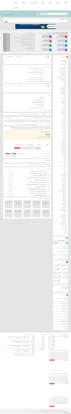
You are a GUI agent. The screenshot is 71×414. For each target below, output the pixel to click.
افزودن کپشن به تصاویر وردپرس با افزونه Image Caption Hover (38, 173)
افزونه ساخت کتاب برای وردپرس (43, 163)
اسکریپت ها (65, 80)
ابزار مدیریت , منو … (63, 74)
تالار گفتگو (64, 99)
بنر (65, 228)
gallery (23, 162)
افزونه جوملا (64, 146)
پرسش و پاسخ (64, 134)
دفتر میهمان (64, 109)
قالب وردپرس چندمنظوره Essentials (62, 251)
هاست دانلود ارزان (64, 323)
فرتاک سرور (49, 95)
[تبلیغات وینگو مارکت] (60, 240)
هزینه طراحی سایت (64, 305)
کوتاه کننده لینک (64, 139)
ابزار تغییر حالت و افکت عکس (62, 68)
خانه (49, 114)
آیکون (65, 226)
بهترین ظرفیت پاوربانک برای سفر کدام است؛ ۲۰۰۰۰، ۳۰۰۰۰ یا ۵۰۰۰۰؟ (24, 35)
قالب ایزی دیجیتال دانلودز (62, 191)
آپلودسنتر (64, 84)
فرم (65, 167)
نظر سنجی (64, 129)
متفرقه (65, 169)
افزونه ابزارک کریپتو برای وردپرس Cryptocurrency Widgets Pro (38, 193)
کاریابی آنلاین (64, 137)
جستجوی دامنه (64, 102)
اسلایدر (65, 85)
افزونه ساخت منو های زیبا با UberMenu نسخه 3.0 (40, 195)
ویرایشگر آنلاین (64, 132)
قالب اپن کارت (64, 190)
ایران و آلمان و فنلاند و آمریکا (39, 104)
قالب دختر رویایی (8, 202)
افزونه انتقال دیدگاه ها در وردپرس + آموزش (40, 186)
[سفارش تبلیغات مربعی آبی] (18, 56)
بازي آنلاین (64, 98)
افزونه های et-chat (63, 147)
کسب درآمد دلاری (64, 310)
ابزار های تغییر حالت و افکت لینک (61, 76)
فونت (65, 230)
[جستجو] (39, 14)
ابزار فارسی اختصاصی (63, 73)
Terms (59, 410)
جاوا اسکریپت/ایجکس (63, 101)
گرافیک (66, 225)
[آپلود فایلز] (65, 19)
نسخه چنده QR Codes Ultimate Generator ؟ (28, 43)
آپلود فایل (66, 328)
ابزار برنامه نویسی (63, 216)
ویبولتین (65, 201)
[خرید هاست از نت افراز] (46, 57)
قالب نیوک (64, 198)
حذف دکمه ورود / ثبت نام (31, 50)
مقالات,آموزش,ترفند (64, 209)
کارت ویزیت (64, 233)
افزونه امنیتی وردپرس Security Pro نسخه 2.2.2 (23, 349)
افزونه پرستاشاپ (63, 152)
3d (14, 162)
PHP (65, 62)
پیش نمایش (38, 144)
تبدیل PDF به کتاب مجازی (44, 164)
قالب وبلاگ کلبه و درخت (36, 212)
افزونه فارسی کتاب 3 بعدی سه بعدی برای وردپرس (26, 163)
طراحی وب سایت (60, 412)
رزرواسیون (64, 111)
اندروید (65, 177)
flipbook (21, 162)
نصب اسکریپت (42, 345)
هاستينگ (65, 130)
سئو (65, 212)
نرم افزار (65, 215)
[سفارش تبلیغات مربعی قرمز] (9, 56)
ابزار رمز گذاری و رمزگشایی (62, 69)
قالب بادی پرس (64, 193)
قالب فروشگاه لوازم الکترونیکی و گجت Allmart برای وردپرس (60, 255)
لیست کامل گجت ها (60, 291)
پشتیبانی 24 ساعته (41, 106)
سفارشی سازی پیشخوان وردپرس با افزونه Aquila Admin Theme (38, 182)
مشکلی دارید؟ (31, 144)
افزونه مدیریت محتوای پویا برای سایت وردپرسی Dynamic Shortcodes (19, 336)
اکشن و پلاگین (64, 227)
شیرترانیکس (64, 153)
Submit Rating (47, 134)
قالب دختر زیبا (27, 211)
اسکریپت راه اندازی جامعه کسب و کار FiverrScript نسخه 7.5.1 (20, 341)
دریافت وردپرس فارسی (41, 349)
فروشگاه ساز (64, 116)
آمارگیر (65, 83)
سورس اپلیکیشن (64, 175)
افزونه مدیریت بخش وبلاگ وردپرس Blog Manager (40, 175)
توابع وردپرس (42, 344)
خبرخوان (64, 165)
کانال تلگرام (14, 153)
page (29, 162)
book (16, 162)
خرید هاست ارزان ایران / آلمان (46, 66)
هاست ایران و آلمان (40, 98)
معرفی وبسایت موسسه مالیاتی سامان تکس (28, 39)
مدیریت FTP (64, 221)
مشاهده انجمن (5, 32)
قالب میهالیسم (64, 197)
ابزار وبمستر (65, 67)
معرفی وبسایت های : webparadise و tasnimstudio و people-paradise (25, 41)
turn (46, 162)
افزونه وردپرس (34, 156)
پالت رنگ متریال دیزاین (41, 348)
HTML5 (25, 162)
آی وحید (57, 412)
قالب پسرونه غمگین (18, 211)
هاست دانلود (45, 412)
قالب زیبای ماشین (27, 202)
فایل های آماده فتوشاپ (63, 229)
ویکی (65, 133)
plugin (35, 162)
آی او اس (64, 176)
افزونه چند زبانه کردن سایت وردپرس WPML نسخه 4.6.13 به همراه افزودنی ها (36, 177)
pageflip (31, 162)
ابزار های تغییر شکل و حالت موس (61, 77)
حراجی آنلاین (64, 103)
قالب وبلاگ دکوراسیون (45, 212)
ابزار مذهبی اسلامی (63, 75)
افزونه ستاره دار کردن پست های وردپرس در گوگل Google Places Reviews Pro (36, 184)
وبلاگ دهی (64, 131)
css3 (17, 162)
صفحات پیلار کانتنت (32, 46)
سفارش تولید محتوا (64, 307)
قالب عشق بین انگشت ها (45, 204)
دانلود (47, 144)
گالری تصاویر (64, 140)
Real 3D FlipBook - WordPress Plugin (41, 162)
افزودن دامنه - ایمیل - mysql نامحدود (38, 70)
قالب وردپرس (64, 199)
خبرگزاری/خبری (64, 106)
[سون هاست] (62, 19)
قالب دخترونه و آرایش (36, 202)
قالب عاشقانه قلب (8, 211)
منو (65, 170)
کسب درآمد (64, 138)
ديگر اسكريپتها (64, 110)
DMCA (53, 410)
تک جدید (66, 318)
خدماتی (65, 107)
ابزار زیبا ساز (64, 70)
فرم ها (65, 115)
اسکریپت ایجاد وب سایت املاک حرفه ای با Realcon (22, 354)
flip (18, 162)
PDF (33, 162)
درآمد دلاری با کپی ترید (64, 302)
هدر (65, 231)
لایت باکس (64, 168)
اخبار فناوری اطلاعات (64, 79)
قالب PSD (64, 187)
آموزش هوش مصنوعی (64, 320)
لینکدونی (65, 117)
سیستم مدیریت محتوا (63, 113)
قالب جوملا (64, 194)
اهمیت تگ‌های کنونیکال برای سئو (30, 48)
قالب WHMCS (64, 188)
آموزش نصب (64, 210)
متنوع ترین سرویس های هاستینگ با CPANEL (37, 68)
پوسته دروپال (64, 202)
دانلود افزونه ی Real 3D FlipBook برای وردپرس (35, 164)
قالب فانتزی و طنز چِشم (18, 203)
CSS (65, 81)
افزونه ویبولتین (64, 151)
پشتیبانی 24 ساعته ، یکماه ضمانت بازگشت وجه (36, 77)
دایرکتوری (64, 108)
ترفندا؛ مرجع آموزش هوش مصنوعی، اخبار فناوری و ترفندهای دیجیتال (24, 37)
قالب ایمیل (64, 192)
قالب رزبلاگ (64, 207)
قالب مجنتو (64, 196)
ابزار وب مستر (64, 217)
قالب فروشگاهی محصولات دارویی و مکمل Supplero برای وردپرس (20, 345)
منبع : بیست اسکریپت (18, 144)
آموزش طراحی (65, 60)
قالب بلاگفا (64, 206)
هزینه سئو (65, 297)
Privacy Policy (56, 410)
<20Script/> (7, 13)
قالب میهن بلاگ (64, 208)
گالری (65, 172)
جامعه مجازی (64, 100)
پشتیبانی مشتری (64, 135)
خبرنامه (65, 105)
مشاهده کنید (51, 383)
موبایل (65, 171)
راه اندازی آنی (41, 75)
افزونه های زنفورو (63, 148)
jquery (27, 162)
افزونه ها (44, 114)
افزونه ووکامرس (64, 150)
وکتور (65, 232)
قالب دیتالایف (64, 195)
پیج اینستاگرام (8, 153)
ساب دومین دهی (64, 112)
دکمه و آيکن (64, 166)
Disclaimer (61, 410)
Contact (50, 410)
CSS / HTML (64, 61)
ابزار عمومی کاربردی (63, 72)
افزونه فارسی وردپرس (36, 163)
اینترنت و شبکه (64, 219)
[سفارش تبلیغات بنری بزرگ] (47, 56)
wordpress (49, 162)
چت (65, 136)
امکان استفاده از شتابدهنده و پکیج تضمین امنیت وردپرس (35, 79)
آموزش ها (64, 211)
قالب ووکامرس (64, 200)
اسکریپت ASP (64, 86)
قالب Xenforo (64, 189)
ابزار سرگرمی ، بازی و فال (62, 71)
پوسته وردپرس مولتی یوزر (62, 203)
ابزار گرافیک (64, 218)
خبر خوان (64, 104)
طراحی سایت (64, 220)
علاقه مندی (64, 114)
